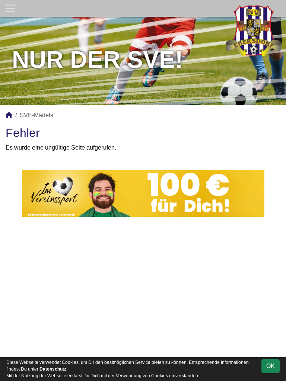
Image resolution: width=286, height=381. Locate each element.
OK (270, 366)
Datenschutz (52, 369)
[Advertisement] (143, 287)
